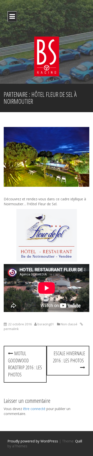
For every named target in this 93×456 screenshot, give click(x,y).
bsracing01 (45, 324)
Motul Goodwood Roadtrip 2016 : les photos (25, 364)
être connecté (34, 408)
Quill (78, 441)
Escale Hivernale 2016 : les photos (69, 357)
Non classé (69, 324)
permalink (11, 329)
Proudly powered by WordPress (32, 441)
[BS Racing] (46, 56)
